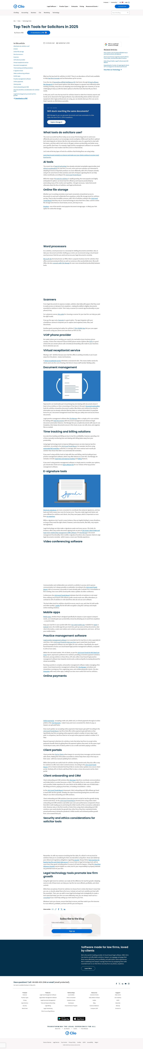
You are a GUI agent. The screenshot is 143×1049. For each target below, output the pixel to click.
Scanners (16, 57)
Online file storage (19, 51)
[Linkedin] (122, 984)
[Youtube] (125, 984)
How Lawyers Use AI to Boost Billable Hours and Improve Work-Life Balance (116, 53)
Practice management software (22, 79)
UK (120, 2)
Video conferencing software (21, 73)
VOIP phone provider (19, 59)
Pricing (82, 6)
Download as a (38, 33)
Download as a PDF (21, 98)
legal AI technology (61, 166)
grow (121, 957)
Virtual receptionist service (21, 62)
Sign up (72, 931)
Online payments (18, 81)
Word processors (18, 54)
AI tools (16, 49)
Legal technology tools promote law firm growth (25, 94)
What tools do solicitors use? (21, 46)
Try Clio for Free (122, 6)
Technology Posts (27, 21)
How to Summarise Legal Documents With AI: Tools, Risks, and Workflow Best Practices (116, 57)
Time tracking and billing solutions (23, 68)
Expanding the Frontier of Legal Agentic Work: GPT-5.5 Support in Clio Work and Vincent (116, 65)
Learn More (88, 968)
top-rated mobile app (78, 625)
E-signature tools (18, 70)
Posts (19, 21)
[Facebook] (116, 984)
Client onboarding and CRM (21, 87)
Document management (20, 65)
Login (126, 2)
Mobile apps (17, 76)
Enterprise (74, 6)
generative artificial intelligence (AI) (64, 82)
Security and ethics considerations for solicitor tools (26, 90)
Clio (14, 21)
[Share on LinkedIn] (64, 909)
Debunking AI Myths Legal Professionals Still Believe (116, 61)
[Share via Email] (52, 909)
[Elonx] (119, 984)
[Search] (128, 13)
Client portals (17, 84)
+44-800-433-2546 (39, 982)
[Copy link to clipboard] (55, 909)
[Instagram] (128, 984)
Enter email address (58, 922)
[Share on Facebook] (58, 909)
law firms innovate (54, 78)
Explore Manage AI (56, 122)
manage (114, 957)
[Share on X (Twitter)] (61, 909)
